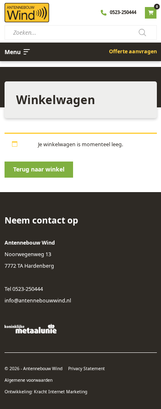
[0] (150, 12)
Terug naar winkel (38, 169)
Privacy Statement (86, 368)
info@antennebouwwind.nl (38, 300)
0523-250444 (123, 12)
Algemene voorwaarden (28, 380)
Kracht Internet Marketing (60, 392)
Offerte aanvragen (133, 51)
